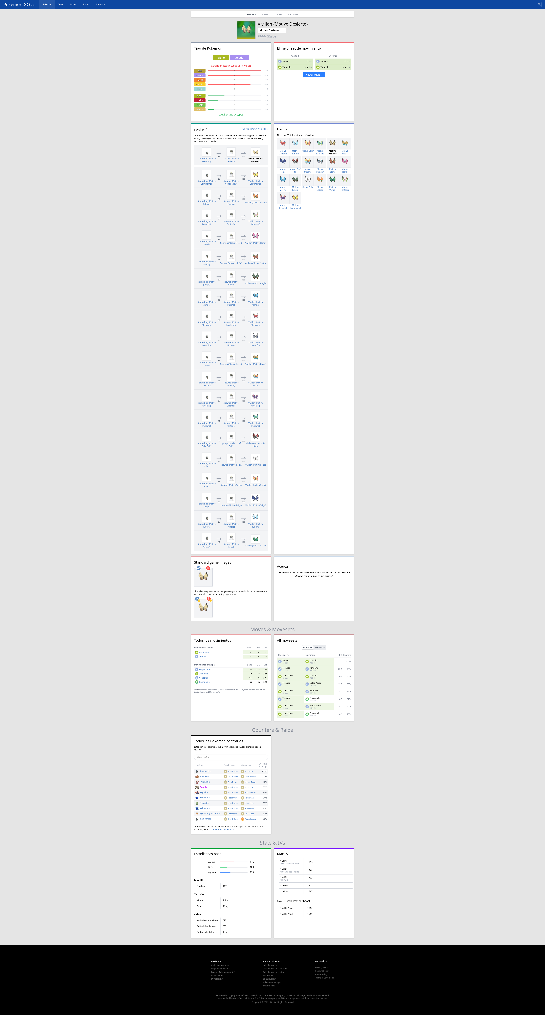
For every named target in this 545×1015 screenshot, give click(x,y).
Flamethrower (250, 819)
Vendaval (203, 677)
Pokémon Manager (272, 982)
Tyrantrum (205, 781)
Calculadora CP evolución (275, 968)
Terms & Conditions (324, 977)
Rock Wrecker (250, 776)
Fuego (200, 79)
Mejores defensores (220, 968)
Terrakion (204, 787)
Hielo (199, 89)
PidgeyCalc (268, 975)
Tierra (200, 109)
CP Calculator (269, 978)
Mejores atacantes (220, 965)
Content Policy (322, 971)
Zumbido (286, 67)
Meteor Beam (250, 782)
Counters (277, 14)
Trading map (269, 985)
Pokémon (47, 4)
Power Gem (249, 798)
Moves (265, 14)
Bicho (200, 95)
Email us (323, 961)
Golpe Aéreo (205, 669)
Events (86, 4)
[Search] (539, 4)
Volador (200, 75)
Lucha (200, 100)
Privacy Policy (321, 967)
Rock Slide (249, 771)
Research (100, 4)
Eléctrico (200, 84)
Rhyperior (205, 776)
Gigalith (204, 792)
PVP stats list (217, 978)
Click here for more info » (222, 829)
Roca (200, 70)
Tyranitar (204, 803)
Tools (60, 4)
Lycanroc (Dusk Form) (210, 813)
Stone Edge (249, 803)
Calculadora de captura (274, 972)
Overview (251, 14)
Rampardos (205, 771)
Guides (73, 4)
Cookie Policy (321, 974)
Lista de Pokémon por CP (223, 972)
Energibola (204, 682)
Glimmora (205, 797)
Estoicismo (204, 652)
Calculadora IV (270, 965)
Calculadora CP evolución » (255, 128)
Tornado (286, 61)
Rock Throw (232, 782)
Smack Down (233, 771)
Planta (200, 104)
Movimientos (217, 975)
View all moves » (314, 74)
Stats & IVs (293, 14)
